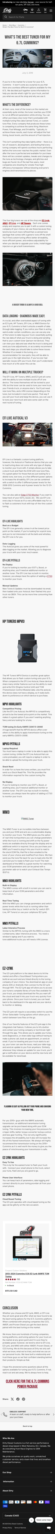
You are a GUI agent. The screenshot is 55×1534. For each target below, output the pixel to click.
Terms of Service (20, 1528)
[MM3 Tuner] (27, 817)
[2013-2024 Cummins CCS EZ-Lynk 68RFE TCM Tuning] (27, 1245)
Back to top (27, 1426)
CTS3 (49, 576)
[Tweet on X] (12, 1399)
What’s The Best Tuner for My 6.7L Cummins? (18, 27)
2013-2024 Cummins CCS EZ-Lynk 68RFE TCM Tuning (27, 1275)
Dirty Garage (28, 2)
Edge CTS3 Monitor (30, 495)
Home (5, 25)
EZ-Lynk (45, 220)
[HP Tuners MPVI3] (27, 633)
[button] (45, 10)
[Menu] (51, 10)
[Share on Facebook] (18, 1399)
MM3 (5, 223)
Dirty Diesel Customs (15, 1524)
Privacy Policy (7, 1528)
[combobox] (27, 17)
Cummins (21, 25)
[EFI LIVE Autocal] (27, 423)
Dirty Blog (12, 25)
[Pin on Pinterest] (23, 1399)
